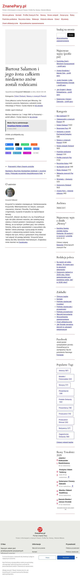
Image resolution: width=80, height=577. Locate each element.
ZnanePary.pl (14, 6)
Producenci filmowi (63, 421)
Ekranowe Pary (62, 128)
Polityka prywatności (65, 312)
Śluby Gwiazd (62, 170)
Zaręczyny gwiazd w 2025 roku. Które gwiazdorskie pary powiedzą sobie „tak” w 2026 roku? (65, 277)
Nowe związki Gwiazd (65, 146)
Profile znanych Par (64, 158)
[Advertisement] (26, 48)
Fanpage (60, 355)
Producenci (65, 414)
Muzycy (63, 385)
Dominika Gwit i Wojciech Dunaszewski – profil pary (65, 63)
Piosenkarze (63, 392)
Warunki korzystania (64, 314)
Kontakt (60, 299)
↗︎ (68, 477)
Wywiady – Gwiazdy (64, 179)
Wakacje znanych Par (65, 173)
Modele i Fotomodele (65, 378)
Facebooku (23, 242)
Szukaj (71, 35)
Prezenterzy (65, 408)
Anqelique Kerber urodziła (18, 126)
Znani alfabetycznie (64, 322)
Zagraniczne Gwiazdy (64, 435)
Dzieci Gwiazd (19, 96)
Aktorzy (63, 371)
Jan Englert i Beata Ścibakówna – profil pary (64, 92)
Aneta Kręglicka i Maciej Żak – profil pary (64, 73)
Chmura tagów (62, 296)
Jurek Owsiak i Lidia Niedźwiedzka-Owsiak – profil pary (65, 82)
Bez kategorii (62, 116)
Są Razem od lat (63, 167)
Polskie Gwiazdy (65, 400)
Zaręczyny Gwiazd (64, 185)
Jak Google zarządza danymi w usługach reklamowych (65, 326)
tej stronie (39, 106)
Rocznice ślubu (62, 163)
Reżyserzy (64, 428)
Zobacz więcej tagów (65, 442)
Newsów (60, 245)
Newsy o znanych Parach (36, 96)
